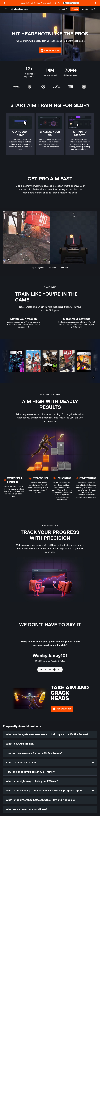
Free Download (52, 51)
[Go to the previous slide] (4, 2)
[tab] (63, 9)
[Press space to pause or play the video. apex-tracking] (50, 237)
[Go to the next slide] (95, 2)
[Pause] (93, 377)
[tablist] (63, 9)
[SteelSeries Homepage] (19, 9)
